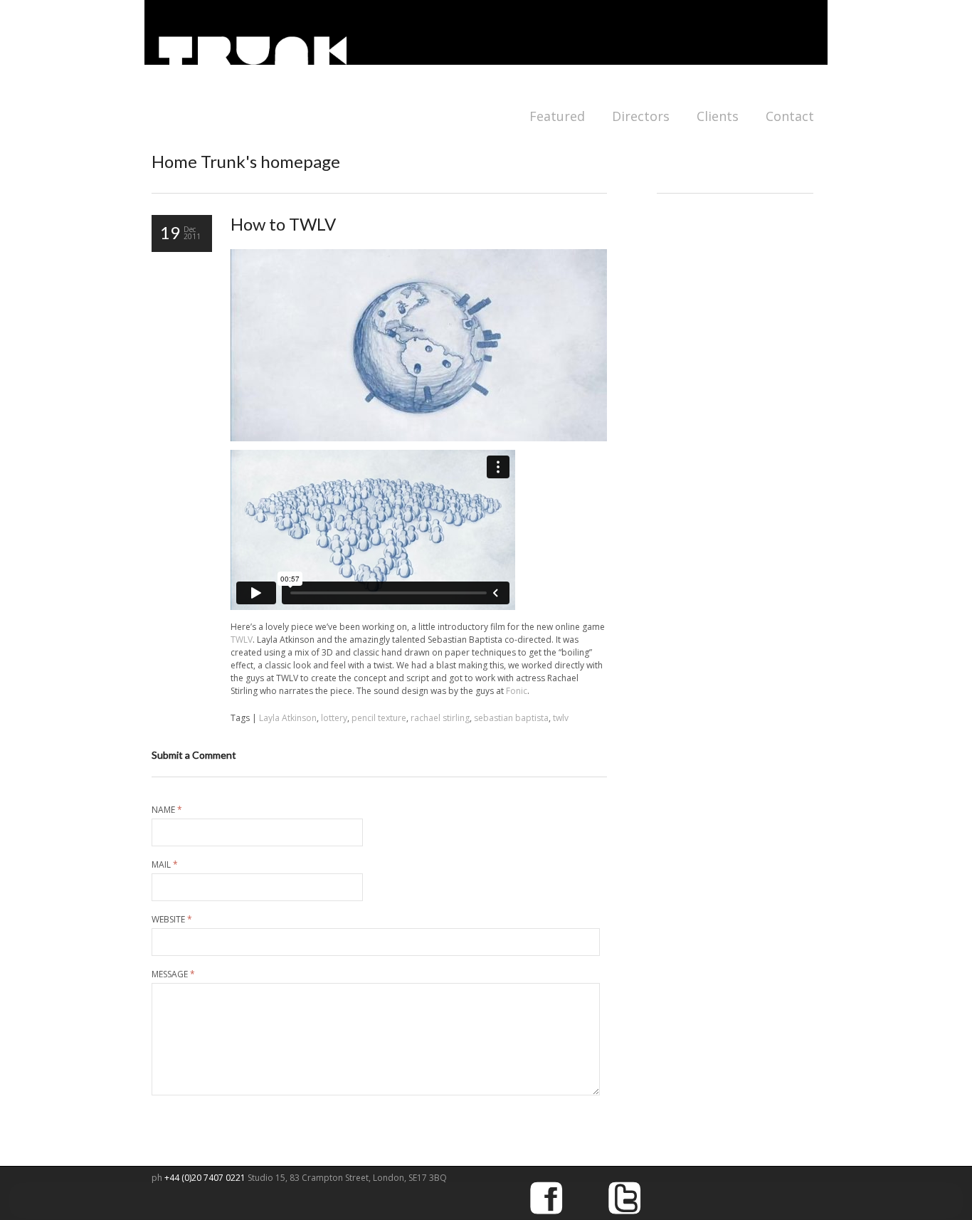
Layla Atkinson (288, 718)
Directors (641, 116)
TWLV (242, 639)
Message (173, 974)
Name (167, 810)
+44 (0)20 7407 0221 (206, 1178)
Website (172, 919)
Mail (165, 865)
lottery (334, 718)
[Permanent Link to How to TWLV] (419, 438)
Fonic (516, 691)
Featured (557, 116)
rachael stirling (440, 718)
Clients (718, 116)
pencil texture (379, 718)
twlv (561, 718)
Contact (790, 116)
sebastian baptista (511, 718)
